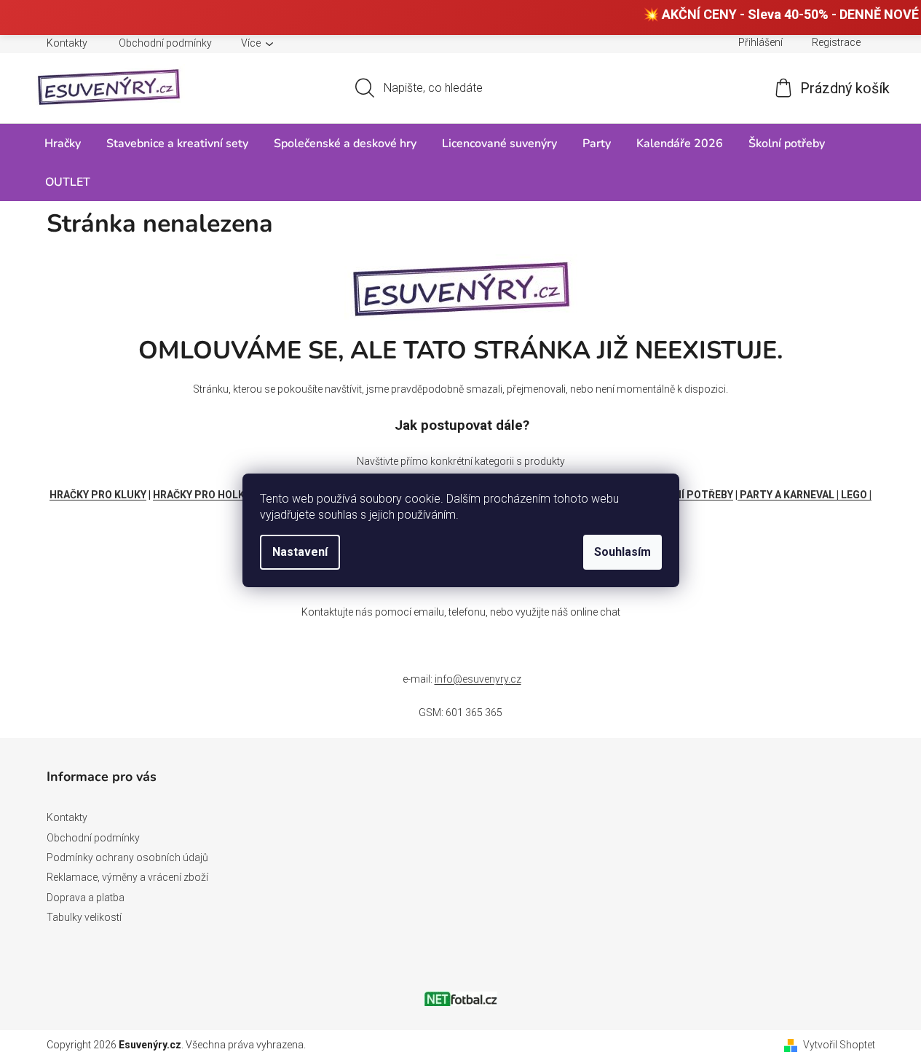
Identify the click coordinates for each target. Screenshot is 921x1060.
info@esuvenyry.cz (478, 679)
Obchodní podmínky (165, 43)
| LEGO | (854, 494)
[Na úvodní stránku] (460, 285)
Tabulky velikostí (84, 917)
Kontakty (67, 43)
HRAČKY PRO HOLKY (201, 494)
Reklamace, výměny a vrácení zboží (127, 877)
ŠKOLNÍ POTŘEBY (690, 494)
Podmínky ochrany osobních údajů (127, 857)
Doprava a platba (85, 897)
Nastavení (300, 552)
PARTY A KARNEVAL (787, 494)
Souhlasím (622, 552)
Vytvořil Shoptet (839, 1045)
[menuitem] (62, 143)
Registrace (836, 42)
